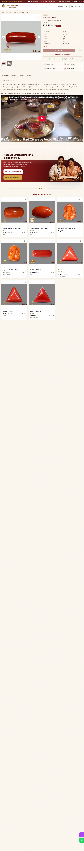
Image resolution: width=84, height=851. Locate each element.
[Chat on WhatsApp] (81, 840)
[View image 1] (3, 63)
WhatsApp (53, 59)
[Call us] (81, 834)
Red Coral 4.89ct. (63, 270)
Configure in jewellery (63, 54)
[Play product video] (9, 63)
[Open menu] (80, 6)
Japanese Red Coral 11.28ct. (12, 228)
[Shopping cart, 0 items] (72, 6)
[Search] (67, 6)
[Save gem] (77, 50)
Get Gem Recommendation (13, 171)
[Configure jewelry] (26, 207)
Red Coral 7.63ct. (35, 270)
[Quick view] (26, 203)
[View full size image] (39, 16)
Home (2, 12)
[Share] (81, 50)
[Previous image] (3, 37)
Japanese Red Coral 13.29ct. (67, 228)
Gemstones (8, 12)
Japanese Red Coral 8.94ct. (39, 228)
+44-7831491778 (50, 1)
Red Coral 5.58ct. (8, 311)
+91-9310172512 (35, 1)
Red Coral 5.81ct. (35, 311)
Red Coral (15, 12)
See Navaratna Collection (12, 177)
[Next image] (39, 37)
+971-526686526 (66, 1)
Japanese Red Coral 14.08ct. (12, 270)
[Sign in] (76, 6)
